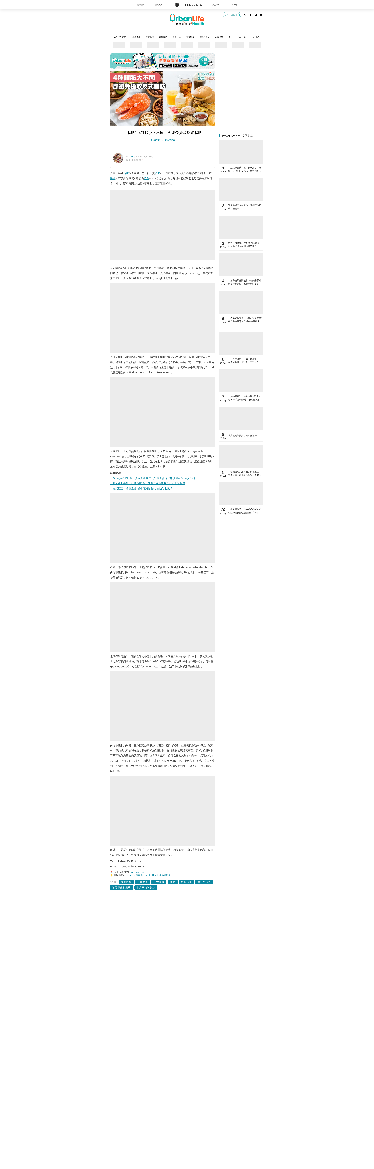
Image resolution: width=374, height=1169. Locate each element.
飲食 (146, 178)
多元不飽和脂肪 (146, 887)
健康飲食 (190, 37)
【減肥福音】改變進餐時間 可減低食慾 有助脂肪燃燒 (141, 488)
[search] (245, 14)
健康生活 (177, 37)
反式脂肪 (159, 882)
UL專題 (256, 37)
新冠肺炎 (219, 37)
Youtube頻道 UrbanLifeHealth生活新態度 (149, 875)
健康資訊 (136, 37)
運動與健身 (204, 37)
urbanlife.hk (137, 872)
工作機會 (233, 5)
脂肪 (126, 173)
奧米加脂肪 (204, 882)
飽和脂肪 (186, 882)
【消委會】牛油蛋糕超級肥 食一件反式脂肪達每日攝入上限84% (147, 483)
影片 (230, 37)
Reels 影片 (243, 37)
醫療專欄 (150, 37)
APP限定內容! (120, 37)
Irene (133, 156)
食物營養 (169, 140)
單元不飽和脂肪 (121, 887)
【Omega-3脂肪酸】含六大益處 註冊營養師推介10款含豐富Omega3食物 (153, 478)
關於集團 (140, 5)
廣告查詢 (215, 5)
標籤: (114, 882)
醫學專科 (163, 37)
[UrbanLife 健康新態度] (187, 19)
